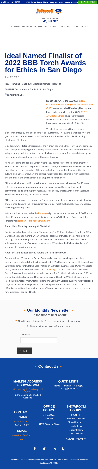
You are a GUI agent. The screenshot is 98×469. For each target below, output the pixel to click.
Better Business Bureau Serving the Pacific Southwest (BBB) (69, 104)
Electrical (73, 388)
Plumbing (66, 385)
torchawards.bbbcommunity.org (34, 220)
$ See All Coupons (87, 2)
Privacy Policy (63, 459)
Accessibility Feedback (79, 459)
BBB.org (51, 269)
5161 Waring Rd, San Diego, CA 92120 (27, 390)
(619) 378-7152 (50, 21)
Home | (57, 385)
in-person (43, 213)
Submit (24, 351)
